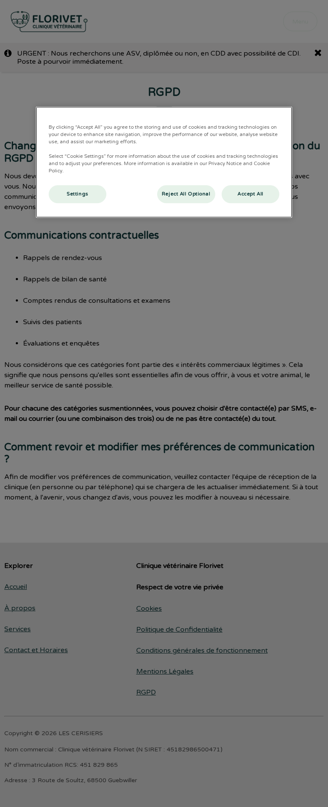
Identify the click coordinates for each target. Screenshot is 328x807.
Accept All (250, 194)
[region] (164, 162)
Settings (77, 194)
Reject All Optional (186, 194)
